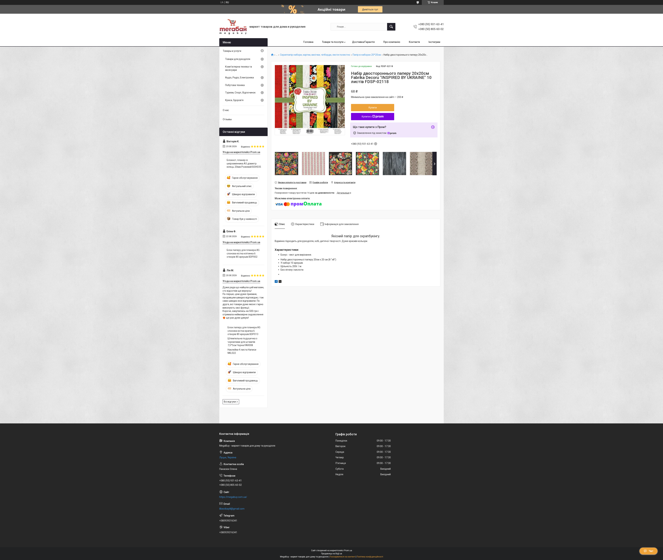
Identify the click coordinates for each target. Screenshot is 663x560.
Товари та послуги (332, 42)
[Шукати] (391, 27)
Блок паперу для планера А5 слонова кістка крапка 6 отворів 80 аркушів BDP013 (244, 331)
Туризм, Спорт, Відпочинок (240, 92)
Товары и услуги (232, 51)
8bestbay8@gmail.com (231, 508)
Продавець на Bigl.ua (331, 553)
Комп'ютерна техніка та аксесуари (238, 68)
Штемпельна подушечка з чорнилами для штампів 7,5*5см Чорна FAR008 (242, 342)
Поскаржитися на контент (342, 557)
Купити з (367, 116)
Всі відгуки (230, 401)
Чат (651, 551)
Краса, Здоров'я (234, 100)
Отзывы (227, 119)
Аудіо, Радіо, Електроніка (239, 77)
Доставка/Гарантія (363, 42)
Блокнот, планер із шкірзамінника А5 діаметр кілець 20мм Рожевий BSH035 (244, 163)
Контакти (414, 42)
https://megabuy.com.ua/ (233, 497)
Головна (308, 42)
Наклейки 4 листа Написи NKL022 (242, 351)
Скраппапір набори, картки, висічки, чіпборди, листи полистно (315, 55)
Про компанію (391, 42)
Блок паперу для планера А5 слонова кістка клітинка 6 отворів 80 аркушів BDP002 (243, 253)
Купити (373, 107)
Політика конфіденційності (370, 557)
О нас (226, 110)
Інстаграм (434, 42)
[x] (280, 282)
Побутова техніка (235, 85)
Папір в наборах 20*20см (367, 55)
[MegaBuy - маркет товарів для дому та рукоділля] (233, 27)
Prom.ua (348, 550)
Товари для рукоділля (237, 59)
